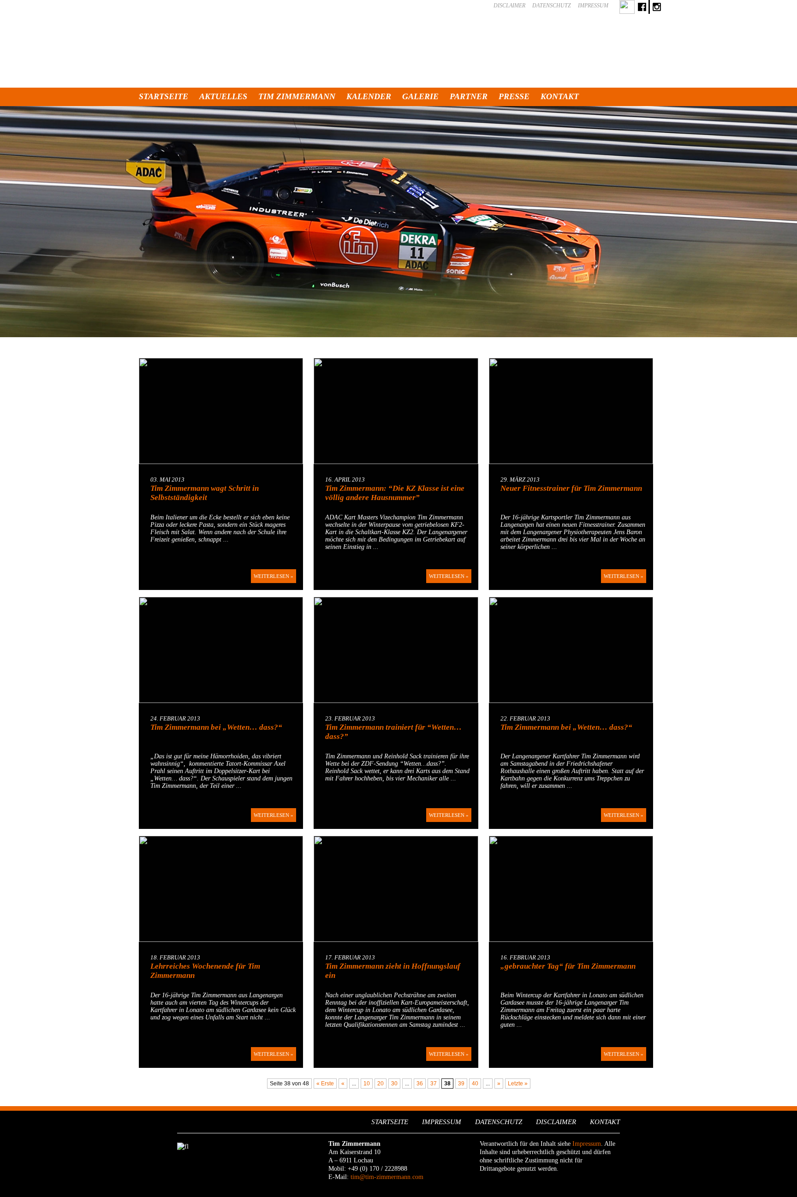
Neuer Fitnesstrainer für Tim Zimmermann (571, 488)
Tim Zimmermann (296, 96)
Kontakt (560, 96)
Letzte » (518, 1083)
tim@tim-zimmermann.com (387, 1176)
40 (475, 1083)
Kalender (368, 96)
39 (461, 1083)
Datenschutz (551, 5)
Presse (514, 96)
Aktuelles (223, 96)
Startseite (163, 96)
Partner (469, 96)
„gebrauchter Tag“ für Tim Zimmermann (568, 966)
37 (433, 1083)
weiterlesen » (273, 576)
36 (419, 1083)
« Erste (325, 1083)
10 (366, 1083)
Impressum (593, 5)
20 (380, 1083)
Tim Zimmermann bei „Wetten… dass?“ (216, 727)
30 (394, 1083)
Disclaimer (509, 5)
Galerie (420, 96)
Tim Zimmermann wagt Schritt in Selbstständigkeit (204, 493)
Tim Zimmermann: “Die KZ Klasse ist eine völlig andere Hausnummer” (394, 493)
